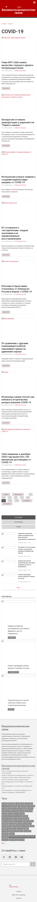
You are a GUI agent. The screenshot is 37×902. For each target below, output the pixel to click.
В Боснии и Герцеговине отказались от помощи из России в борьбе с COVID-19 (17, 289)
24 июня (4, 808)
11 (17, 500)
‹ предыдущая (18, 494)
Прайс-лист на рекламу (18, 895)
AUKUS (15, 818)
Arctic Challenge (19, 813)
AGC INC (8, 811)
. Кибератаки (20, 803)
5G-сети (14, 808)
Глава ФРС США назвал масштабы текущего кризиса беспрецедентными (17, 65)
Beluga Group (18, 821)
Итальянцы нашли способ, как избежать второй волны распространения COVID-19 (18, 400)
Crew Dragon (13, 839)
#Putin (4, 803)
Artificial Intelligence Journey (11, 816)
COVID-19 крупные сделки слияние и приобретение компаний (18, 836)
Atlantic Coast (6, 818)
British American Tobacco (20, 826)
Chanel (26, 828)
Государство (13, 672)
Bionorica (5, 823)
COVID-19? (5, 839)
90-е (3, 811)
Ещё (18, 587)
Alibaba (21, 811)
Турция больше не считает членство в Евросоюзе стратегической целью (18, 702)
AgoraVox (15, 811)
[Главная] (18, 7)
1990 (15, 806)
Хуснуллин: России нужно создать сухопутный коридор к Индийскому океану (26, 550)
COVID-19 (11, 833)
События (12, 637)
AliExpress (28, 811)
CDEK (14, 828)
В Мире (11, 709)
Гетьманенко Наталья (20, 241)
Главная (4, 23)
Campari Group (6, 828)
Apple (10, 813)
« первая (5, 494)
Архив (18, 527)
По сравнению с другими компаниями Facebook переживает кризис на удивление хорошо (15, 347)
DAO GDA (21, 839)
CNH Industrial (14, 831)
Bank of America (7, 821)
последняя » (7, 504)
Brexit (9, 826)
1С (19, 806)
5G (9, 808)
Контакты (18, 898)
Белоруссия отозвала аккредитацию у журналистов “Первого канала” (18, 122)
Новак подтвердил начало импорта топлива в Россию (26, 576)
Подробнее (6, 88)
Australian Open (23, 818)
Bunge (32, 826)
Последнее (25, 517)
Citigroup (5, 831)
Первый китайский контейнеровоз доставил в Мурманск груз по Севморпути (26, 563)
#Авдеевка (11, 803)
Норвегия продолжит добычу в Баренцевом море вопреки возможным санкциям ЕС (26, 536)
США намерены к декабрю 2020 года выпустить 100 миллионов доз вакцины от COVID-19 (16, 458)
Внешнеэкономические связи (18, 11)
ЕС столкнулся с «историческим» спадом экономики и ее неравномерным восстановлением (15, 233)
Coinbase (5, 833)
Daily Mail (14, 189)
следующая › (27, 500)
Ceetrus (19, 828)
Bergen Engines (28, 821)
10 (10, 500)
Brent (4, 826)
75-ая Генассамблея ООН (25, 808)
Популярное (18, 522)
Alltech (4, 813)
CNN (22, 831)
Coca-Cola (27, 831)
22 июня (23, 806)
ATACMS (25, 816)
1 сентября (28, 803)
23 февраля (31, 806)
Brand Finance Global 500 (23, 823)
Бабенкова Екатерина (20, 70)
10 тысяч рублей (7, 806)
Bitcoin (12, 823)
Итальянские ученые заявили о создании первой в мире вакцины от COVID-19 (18, 180)
